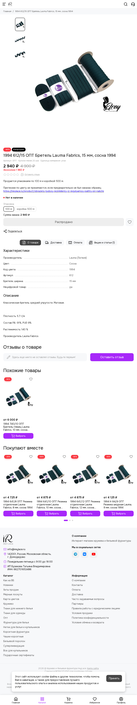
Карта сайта (93, 668)
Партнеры (77, 603)
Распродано (64, 222)
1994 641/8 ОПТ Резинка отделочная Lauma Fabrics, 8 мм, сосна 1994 (18, 504)
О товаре (33, 242)
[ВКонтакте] (84, 554)
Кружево (8, 603)
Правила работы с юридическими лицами (96, 608)
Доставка (56, 242)
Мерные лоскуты (12, 594)
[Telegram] (75, 554)
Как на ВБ (8, 580)
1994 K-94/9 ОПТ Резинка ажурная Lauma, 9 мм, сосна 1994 (118, 504)
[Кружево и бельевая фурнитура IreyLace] (10, 4)
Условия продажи (82, 613)
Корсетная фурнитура (16, 631)
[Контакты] (133, 4)
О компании (78, 580)
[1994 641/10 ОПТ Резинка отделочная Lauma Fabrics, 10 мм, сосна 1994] (52, 474)
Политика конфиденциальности (90, 617)
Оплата (78, 242)
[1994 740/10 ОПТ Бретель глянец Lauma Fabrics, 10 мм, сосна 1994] (18, 396)
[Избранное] (130, 222)
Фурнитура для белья (16, 622)
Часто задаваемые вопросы (88, 599)
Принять (114, 678)
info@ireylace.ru (16, 549)
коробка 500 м (25, 208)
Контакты (77, 585)
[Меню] (4, 4)
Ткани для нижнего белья (18, 608)
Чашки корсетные (13, 636)
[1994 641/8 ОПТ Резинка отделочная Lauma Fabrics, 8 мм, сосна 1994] (18, 474)
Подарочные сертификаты (18, 655)
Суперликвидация (13, 645)
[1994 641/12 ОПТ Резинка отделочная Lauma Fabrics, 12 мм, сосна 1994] (85, 474)
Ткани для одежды (14, 613)
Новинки (8, 585)
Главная (7, 11)
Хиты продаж (11, 589)
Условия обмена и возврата (88, 622)
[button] (28, 81)
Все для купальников (15, 650)
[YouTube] (93, 554)
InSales (88, 671)
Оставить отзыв (112, 357)
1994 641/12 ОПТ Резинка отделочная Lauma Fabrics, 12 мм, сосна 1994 (85, 504)
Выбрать (21, 435)
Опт (5, 617)
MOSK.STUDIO (62, 671)
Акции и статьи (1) (104, 242)
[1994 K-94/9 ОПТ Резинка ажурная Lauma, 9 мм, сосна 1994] (119, 474)
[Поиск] (125, 4)
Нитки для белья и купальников (21, 627)
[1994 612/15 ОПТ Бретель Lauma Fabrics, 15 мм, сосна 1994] (74, 81)
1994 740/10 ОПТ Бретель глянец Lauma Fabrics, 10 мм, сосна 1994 (16, 426)
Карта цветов (11, 599)
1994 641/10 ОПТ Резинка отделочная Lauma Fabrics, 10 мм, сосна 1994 (52, 504)
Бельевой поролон (14, 641)
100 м (8, 208)
